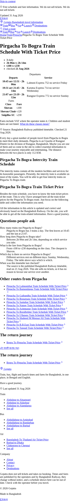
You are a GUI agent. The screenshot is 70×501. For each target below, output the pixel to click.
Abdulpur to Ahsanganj (19, 399)
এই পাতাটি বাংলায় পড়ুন (9, 348)
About (10, 459)
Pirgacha (17, 35)
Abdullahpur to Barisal (18, 425)
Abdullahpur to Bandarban (20, 422)
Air (19, 25)
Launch (28, 25)
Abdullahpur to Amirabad (20, 419)
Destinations (41, 25)
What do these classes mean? (34, 124)
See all (10, 408)
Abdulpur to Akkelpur (18, 402)
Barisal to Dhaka (15, 442)
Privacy (10, 465)
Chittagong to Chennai (18, 445)
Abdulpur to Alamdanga (19, 405)
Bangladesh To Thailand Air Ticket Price (28, 439)
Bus (13, 25)
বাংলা (6, 18)
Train (5, 25)
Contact (10, 462)
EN (2, 18)
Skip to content (7, 1)
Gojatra (7, 369)
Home (3, 35)
